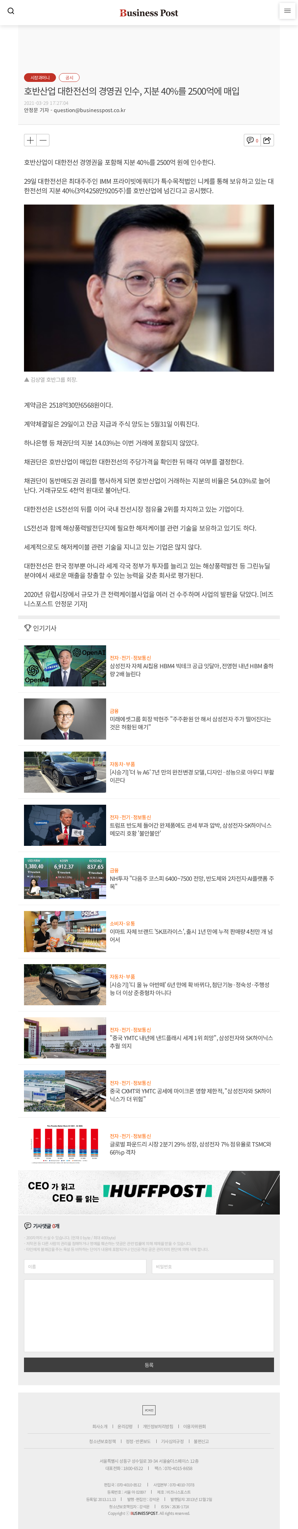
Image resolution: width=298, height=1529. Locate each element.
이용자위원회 (194, 1426)
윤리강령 (125, 1426)
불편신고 (201, 1441)
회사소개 (100, 1426)
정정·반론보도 (138, 1441)
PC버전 (149, 1410)
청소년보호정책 (102, 1441)
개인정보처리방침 (158, 1426)
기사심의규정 (172, 1441)
